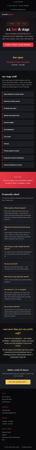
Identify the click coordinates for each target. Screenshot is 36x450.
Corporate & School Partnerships (11, 437)
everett (8, 14)
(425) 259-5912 (19, 2)
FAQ (3, 440)
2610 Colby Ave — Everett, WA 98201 (19, 5)
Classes (4, 435)
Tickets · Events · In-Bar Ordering (18, 45)
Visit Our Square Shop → (18, 382)
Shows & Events (6, 432)
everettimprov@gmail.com (19, 9)
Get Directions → (6, 402)
